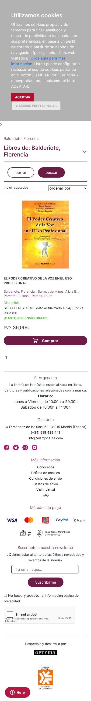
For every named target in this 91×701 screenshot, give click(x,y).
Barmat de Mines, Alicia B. (58, 291)
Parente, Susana (17, 296)
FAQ (45, 495)
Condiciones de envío (45, 478)
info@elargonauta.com (45, 438)
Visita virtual (45, 490)
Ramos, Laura (42, 296)
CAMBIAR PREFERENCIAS (36, 106)
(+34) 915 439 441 (45, 432)
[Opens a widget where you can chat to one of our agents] (17, 693)
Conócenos (45, 467)
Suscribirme (45, 582)
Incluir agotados (16, 187)
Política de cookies (45, 473)
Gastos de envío (45, 484)
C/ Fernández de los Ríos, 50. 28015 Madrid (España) (45, 427)
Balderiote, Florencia (20, 291)
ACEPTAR (22, 97)
